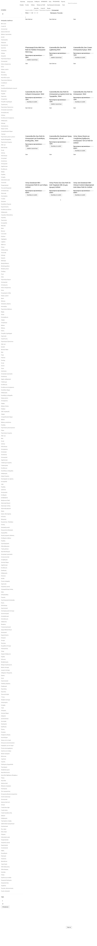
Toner (2, 368)
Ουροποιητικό (4, 681)
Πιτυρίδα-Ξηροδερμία (6, 101)
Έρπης (3, 729)
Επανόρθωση (4, 317)
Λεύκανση (3, 858)
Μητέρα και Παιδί (5, 500)
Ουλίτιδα (3, 872)
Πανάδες (3, 425)
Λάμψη (3, 320)
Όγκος (2, 330)
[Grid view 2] (41, 13)
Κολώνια (3, 575)
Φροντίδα (3, 780)
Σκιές (2, 277)
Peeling (3, 360)
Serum (2, 85)
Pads (2, 355)
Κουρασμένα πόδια (6, 293)
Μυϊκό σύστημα (5, 667)
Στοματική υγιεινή (5, 586)
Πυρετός (3, 597)
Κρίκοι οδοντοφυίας (6, 514)
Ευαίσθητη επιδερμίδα (6, 395)
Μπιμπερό (3, 519)
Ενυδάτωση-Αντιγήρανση (7, 118)
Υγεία (2, 707)
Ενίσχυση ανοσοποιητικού (8, 742)
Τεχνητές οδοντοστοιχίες (7, 888)
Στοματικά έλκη (5, 883)
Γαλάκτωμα (4, 382)
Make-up (3, 244)
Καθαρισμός (4, 120)
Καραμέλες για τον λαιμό (7, 745)
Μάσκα (3, 325)
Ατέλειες (3, 115)
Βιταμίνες (3, 624)
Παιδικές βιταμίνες (5, 683)
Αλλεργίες (3, 710)
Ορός (2, 592)
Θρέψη (3, 171)
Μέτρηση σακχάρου (6, 786)
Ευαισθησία (4, 853)
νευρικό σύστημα (5, 670)
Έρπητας (3, 643)
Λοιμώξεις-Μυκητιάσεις (7, 215)
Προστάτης (4, 689)
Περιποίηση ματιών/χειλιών (8, 427)
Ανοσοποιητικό (5, 613)
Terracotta (3, 252)
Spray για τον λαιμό (6, 740)
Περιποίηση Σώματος (6, 142)
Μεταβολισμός (4, 662)
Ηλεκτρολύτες (4, 648)
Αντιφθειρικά (4, 559)
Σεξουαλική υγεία (5, 179)
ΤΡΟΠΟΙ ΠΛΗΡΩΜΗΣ (31, 915)
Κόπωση (3, 659)
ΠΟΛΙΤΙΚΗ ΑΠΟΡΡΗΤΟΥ (31, 922)
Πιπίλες (3, 524)
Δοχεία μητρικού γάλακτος (7, 535)
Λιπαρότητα (4, 99)
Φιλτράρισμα (5, 906)
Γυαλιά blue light (5, 807)
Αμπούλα (3, 47)
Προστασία (4, 220)
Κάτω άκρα (4, 831)
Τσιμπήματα (4, 767)
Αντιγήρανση (4, 400)
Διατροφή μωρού (5, 527)
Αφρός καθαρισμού (6, 379)
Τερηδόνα (3, 885)
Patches (3, 357)
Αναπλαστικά (4, 826)
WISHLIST (52, 922)
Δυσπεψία (3, 721)
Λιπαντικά (3, 182)
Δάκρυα (3, 815)
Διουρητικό (4, 632)
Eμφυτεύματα (4, 845)
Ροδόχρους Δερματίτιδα (7, 764)
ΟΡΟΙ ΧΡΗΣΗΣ (29, 924)
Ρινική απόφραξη (5, 581)
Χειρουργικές (4, 39)
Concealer (3, 233)
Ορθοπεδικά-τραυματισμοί (7, 823)
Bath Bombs (4, 147)
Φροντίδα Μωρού (5, 551)
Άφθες (2, 850)
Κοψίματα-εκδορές (5, 734)
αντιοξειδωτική (4, 190)
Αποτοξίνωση (4, 619)
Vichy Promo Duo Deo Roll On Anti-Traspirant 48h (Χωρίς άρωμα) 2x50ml (60, 185)
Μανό (2, 298)
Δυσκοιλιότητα (4, 718)
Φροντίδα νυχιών (5, 77)
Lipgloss (3, 241)
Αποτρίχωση (4, 285)
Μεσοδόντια (4, 861)
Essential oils (4, 45)
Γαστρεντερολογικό (6, 627)
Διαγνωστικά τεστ (5, 31)
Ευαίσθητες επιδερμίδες (7, 470)
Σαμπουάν (3, 96)
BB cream (3, 23)
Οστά (2, 678)
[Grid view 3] (44, 13)
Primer (2, 247)
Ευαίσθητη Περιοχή (6, 204)
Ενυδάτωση (4, 169)
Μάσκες (3, 328)
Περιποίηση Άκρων (6, 58)
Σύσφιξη (3, 177)
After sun (3, 144)
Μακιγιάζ (3, 225)
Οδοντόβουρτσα (5, 546)
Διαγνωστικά (4, 783)
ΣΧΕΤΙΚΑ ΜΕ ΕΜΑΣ (55, 915)
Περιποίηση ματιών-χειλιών (8, 136)
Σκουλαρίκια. (4, 196)
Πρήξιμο (3, 408)
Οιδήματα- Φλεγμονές (6, 672)
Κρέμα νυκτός (4, 128)
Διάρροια (3, 716)
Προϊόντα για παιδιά (6, 877)
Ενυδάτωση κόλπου (6, 209)
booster (3, 347)
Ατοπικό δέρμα (5, 562)
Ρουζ (2, 274)
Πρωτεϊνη (3, 691)
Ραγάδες (3, 174)
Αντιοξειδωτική (5, 112)
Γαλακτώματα (4, 465)
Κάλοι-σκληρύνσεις (6, 64)
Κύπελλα (3, 516)
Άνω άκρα (3, 829)
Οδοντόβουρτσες (5, 866)
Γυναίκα (3, 198)
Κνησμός (3, 732)
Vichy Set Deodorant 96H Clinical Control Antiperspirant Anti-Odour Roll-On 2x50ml (83, 185)
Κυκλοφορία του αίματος (7, 479)
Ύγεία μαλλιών (5, 549)
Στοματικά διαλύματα (6, 880)
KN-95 (2, 37)
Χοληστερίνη (4, 702)
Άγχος (2, 602)
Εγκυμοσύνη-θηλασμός (7, 530)
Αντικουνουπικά (5, 557)
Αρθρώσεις (4, 621)
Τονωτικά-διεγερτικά (6, 188)
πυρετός (3, 761)
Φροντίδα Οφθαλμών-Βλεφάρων (9, 775)
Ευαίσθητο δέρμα (5, 390)
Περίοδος (3, 217)
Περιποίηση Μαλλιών (6, 80)
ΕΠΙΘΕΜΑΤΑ (4, 497)
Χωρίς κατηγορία (5, 891)
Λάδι (2, 484)
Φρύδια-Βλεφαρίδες (6, 139)
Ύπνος (3, 697)
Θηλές (2, 511)
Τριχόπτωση (4, 104)
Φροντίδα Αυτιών (5, 772)
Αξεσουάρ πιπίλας (5, 505)
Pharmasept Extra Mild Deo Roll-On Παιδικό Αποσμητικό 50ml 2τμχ (35, 50)
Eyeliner (3, 236)
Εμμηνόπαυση (4, 206)
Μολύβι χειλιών (5, 268)
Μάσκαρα (3, 260)
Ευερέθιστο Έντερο (6, 646)
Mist (2, 352)
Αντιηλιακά (4, 158)
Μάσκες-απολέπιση (6, 422)
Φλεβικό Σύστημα (5, 699)
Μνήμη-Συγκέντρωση (6, 664)
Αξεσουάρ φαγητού (6, 508)
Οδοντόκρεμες (4, 869)
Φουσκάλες (4, 74)
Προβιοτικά (4, 686)
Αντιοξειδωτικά (5, 616)
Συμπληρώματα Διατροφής (8, 600)
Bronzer (3, 231)
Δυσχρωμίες (4, 492)
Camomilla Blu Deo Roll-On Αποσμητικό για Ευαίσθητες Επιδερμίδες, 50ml (35, 138)
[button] (79, 57)
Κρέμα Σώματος (5, 476)
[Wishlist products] (92, 3)
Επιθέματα (3, 495)
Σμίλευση (3, 489)
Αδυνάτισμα (4, 155)
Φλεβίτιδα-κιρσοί (5, 769)
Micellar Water (4, 349)
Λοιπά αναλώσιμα (5, 796)
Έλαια (2, 314)
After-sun (3, 435)
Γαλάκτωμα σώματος (6, 462)
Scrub (2, 150)
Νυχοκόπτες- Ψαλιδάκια (7, 522)
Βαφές (2, 312)
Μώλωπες (3, 756)
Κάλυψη (3, 123)
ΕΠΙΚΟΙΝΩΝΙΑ (53, 917)
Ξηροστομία (4, 864)
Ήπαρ (2, 651)
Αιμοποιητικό (4, 608)
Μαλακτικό (3, 91)
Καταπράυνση (4, 126)
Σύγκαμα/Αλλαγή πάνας (7, 589)
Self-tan (3, 153)
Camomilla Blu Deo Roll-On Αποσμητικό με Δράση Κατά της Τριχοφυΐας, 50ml (60, 94)
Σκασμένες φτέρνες (6, 303)
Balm (2, 228)
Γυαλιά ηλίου (4, 810)
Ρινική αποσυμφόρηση (7, 748)
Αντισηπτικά (4, 29)
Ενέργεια (3, 637)
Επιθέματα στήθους (6, 538)
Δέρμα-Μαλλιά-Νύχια (6, 629)
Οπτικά (3, 804)
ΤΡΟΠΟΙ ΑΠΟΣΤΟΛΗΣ (31, 917)
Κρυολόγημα (4, 737)
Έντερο (3, 640)
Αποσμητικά (4, 61)
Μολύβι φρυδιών (5, 266)
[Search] (86, 3)
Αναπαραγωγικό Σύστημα (7, 611)
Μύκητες (3, 72)
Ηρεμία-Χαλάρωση (6, 654)
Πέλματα (3, 834)
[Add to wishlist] (27, 44)
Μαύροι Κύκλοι (5, 406)
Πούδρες (3, 271)
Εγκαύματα (4, 724)
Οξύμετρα (3, 42)
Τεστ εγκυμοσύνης (5, 791)
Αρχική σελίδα (29, 10)
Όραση (3, 675)
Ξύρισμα (3, 134)
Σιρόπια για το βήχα (6, 751)
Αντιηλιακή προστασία (6, 109)
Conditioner (4, 82)
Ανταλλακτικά (4, 848)
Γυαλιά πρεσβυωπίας (6, 813)
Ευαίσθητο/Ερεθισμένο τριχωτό (9, 88)
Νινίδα (2, 578)
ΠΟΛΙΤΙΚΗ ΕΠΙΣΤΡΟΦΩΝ (32, 920)
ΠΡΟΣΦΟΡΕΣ (4, 594)
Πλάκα (2, 874)
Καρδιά (3, 656)
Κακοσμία (3, 856)
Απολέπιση (4, 161)
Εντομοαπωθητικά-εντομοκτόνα (9, 794)
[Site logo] (9, 3)
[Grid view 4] (47, 13)
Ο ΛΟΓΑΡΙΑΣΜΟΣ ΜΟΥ (56, 920)
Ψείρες (3, 777)
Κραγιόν (3, 258)
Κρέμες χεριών (5, 69)
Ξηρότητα (3, 759)
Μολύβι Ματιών (5, 263)
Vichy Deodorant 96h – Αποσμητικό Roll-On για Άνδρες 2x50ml (36, 185)
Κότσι (2, 66)
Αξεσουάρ (3, 193)
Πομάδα (3, 93)
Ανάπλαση (3, 50)
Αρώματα (3, 56)
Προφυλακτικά (4, 185)
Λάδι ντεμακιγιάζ (5, 411)
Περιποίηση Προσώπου (7, 107)
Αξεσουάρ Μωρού (5, 503)
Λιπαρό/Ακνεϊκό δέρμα (6, 131)
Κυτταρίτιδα (4, 223)
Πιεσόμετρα (4, 788)
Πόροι (2, 430)
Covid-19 (3, 26)
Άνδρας (3, 53)
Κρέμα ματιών (4, 398)
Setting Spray (4, 250)
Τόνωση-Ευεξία (5, 694)
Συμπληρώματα (5, 543)
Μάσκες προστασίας (6, 34)
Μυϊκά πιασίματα (5, 753)
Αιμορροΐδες (4, 532)
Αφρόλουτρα (4, 166)
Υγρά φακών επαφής (6, 821)
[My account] (89, 3)
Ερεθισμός (4, 570)
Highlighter (4, 239)
